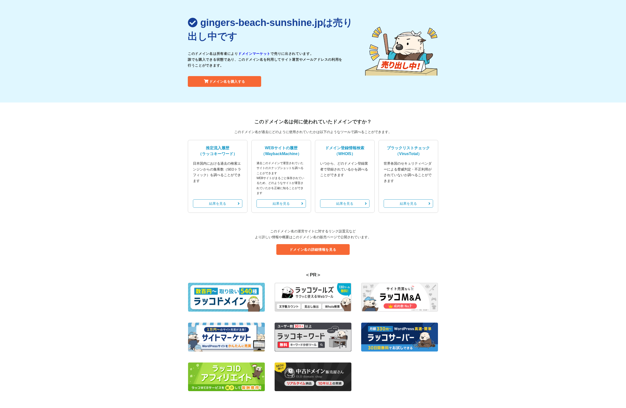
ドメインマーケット (254, 54)
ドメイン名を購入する (227, 81)
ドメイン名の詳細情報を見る (313, 249)
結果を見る (217, 203)
